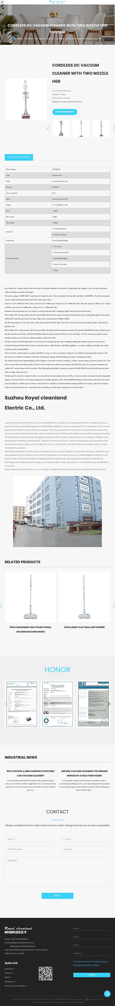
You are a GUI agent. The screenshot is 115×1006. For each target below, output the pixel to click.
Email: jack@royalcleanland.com (19, 942)
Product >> (9, 973)
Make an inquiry (65, 112)
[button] (48, 128)
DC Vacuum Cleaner (44, 39)
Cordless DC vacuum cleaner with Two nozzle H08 (26, 315)
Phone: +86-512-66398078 (16, 939)
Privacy (101, 999)
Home (19, 39)
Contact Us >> (11, 981)
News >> (8, 977)
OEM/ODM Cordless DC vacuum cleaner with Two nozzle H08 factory (73, 426)
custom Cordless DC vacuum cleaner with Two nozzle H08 (54, 444)
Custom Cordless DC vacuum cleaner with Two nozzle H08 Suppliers (58, 1002)
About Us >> (10, 968)
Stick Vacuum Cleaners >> (16, 986)
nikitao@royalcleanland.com (22, 946)
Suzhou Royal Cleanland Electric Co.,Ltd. (39, 999)
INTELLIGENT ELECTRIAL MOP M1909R (84, 627)
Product (28, 39)
